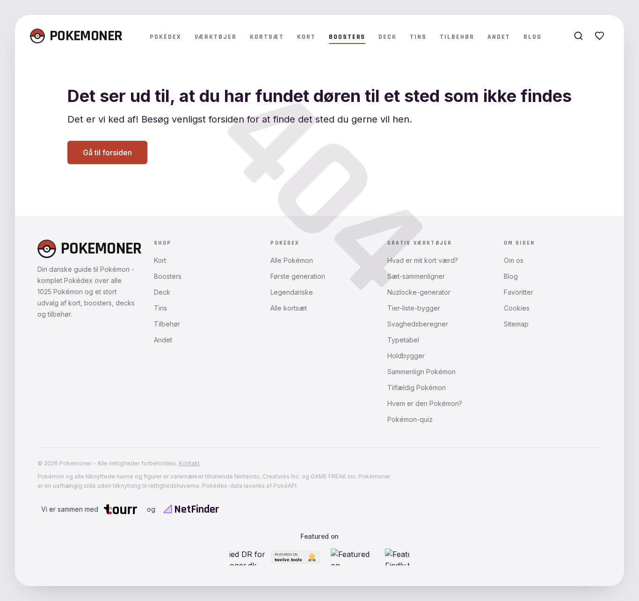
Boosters (347, 37)
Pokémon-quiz (410, 419)
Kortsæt (267, 37)
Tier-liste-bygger (413, 308)
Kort (306, 37)
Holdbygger (406, 356)
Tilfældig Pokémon (416, 387)
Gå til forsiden (107, 152)
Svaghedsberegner (417, 324)
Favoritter (518, 292)
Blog (532, 37)
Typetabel (403, 340)
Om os (513, 260)
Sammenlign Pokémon (421, 372)
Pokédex (166, 37)
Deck (387, 37)
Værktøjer (216, 37)
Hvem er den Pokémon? (424, 403)
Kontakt (189, 463)
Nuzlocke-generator (418, 292)
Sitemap (516, 324)
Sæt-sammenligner (416, 276)
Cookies (517, 308)
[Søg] (578, 35)
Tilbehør (457, 37)
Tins (418, 37)
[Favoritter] (599, 35)
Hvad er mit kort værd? (422, 260)
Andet (498, 37)
